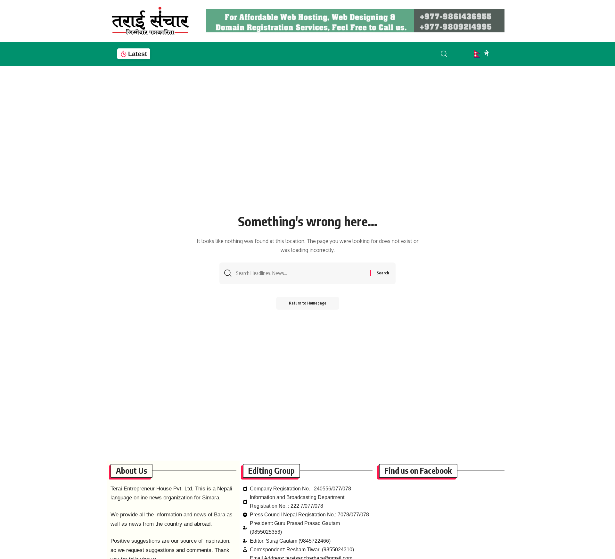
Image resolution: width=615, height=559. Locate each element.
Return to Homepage (307, 303)
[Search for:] (300, 273)
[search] (449, 53)
